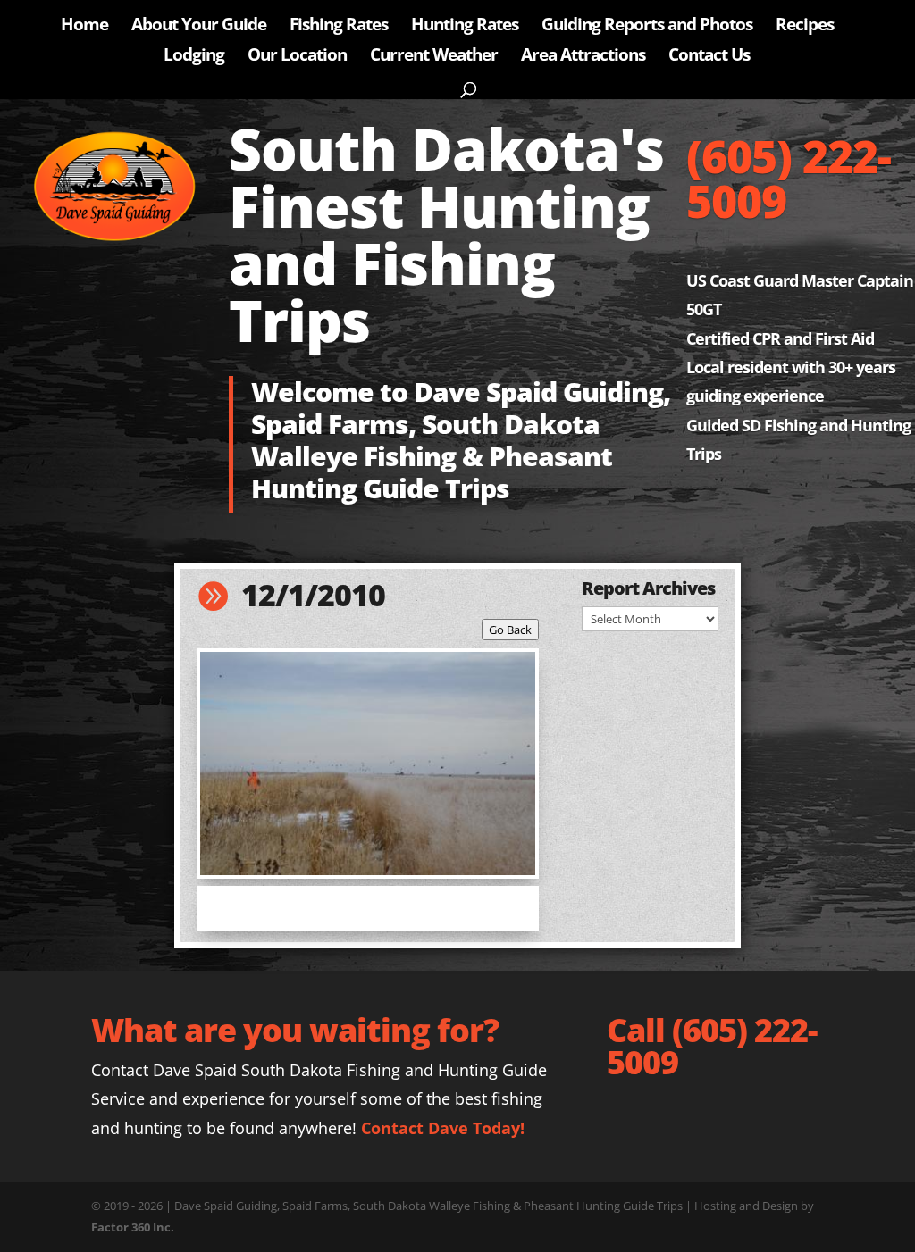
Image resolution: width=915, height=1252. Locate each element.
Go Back (510, 630)
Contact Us (709, 57)
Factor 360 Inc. (132, 1227)
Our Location (297, 57)
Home (84, 27)
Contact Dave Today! (443, 1128)
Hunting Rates (464, 27)
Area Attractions (583, 57)
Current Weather (434, 57)
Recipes (805, 27)
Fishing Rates (339, 27)
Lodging (194, 57)
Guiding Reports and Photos (646, 27)
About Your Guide (198, 27)
